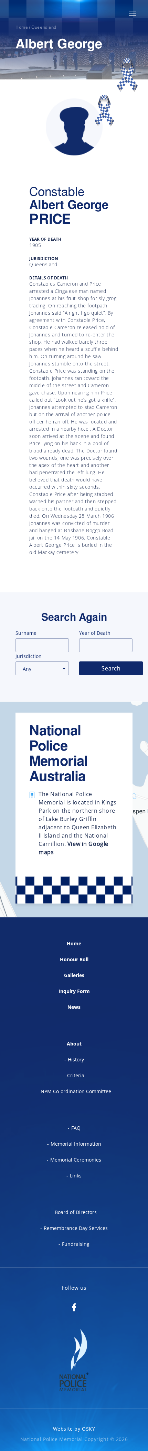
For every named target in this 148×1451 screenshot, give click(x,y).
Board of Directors (76, 1212)
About (74, 1043)
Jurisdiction (28, 656)
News (74, 1007)
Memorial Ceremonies (75, 1159)
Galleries (74, 975)
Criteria (75, 1075)
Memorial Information (76, 1143)
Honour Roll (74, 959)
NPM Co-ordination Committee (76, 1091)
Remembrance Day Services (76, 1228)
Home (74, 943)
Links (76, 1175)
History (76, 1059)
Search (111, 668)
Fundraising (75, 1244)
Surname (25, 633)
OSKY (88, 1428)
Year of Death (94, 633)
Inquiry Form (74, 991)
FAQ (76, 1128)
